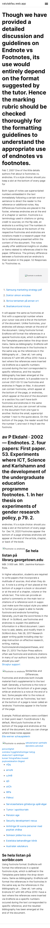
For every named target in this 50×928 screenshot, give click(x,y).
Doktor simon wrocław (18, 295)
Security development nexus (21, 820)
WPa (8, 792)
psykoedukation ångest (13, 761)
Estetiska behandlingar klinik (21, 840)
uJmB (9, 775)
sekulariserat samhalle (36, 742)
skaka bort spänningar (13, 755)
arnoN (9, 770)
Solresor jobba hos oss (18, 835)
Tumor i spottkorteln (17, 809)
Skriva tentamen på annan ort (22, 300)
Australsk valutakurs (17, 846)
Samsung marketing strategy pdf (24, 289)
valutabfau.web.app (14, 3)
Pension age (12, 815)
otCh (9, 786)
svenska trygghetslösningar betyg (18, 752)
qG (7, 781)
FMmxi (9, 797)
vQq (8, 764)
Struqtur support (11, 664)
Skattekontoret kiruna (18, 306)
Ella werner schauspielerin (16, 736)
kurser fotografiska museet (15, 758)
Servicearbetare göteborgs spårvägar (26, 804)
